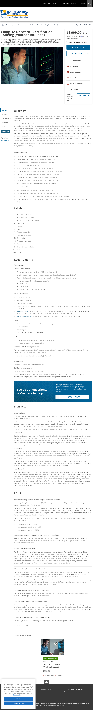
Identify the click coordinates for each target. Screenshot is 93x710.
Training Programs (11, 25)
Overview (4, 110)
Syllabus (4, 114)
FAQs (3, 126)
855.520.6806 (5, 140)
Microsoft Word (22, 311)
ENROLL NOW (78, 47)
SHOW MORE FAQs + (21, 625)
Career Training (39, 692)
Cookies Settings (18, 703)
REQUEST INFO (84, 96)
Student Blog (78, 692)
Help (64, 696)
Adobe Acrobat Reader (24, 316)
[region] (18, 694)
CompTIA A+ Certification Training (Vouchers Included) (51, 664)
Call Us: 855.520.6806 (83, 25)
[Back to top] (46, 689)
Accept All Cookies (18, 699)
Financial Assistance (68, 694)
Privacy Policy (60, 705)
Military (65, 692)
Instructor (5, 122)
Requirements (6, 118)
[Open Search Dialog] (89, 3)
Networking (21, 25)
